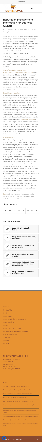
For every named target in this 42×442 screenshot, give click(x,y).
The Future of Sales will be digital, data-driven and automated (19, 390)
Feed (5, 313)
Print (16, 196)
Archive (6, 343)
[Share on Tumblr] (23, 211)
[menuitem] (21, 1)
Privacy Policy (8, 322)
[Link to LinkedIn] (37, 439)
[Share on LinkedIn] (19, 211)
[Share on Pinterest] (14, 211)
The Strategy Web (10, 334)
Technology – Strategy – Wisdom (15, 331)
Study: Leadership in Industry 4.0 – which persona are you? (18, 401)
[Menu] (36, 7)
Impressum (7, 316)
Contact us (21, 1)
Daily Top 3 (27, 29)
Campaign (17, 194)
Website (20, 199)
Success (14, 199)
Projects (6, 325)
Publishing (21, 196)
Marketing (6, 196)
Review (27, 196)
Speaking (6, 337)
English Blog (8, 310)
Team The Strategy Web (12, 328)
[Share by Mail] (36, 211)
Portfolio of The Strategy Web (14, 319)
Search (32, 196)
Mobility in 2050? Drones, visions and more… (15, 397)
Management (25, 194)
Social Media (7, 199)
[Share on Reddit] (32, 211)
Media (12, 196)
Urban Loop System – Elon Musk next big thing (15, 420)
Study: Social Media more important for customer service (17, 393)
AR (8, 194)
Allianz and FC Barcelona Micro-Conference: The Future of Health (20, 416)
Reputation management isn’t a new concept (18, 72)
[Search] (30, 7)
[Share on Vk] (28, 211)
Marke (32, 194)
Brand (11, 194)
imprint (6, 340)
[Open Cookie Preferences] (4, 439)
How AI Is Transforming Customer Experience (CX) (16, 386)
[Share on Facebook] (5, 211)
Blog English (19, 29)
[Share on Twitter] (10, 211)
